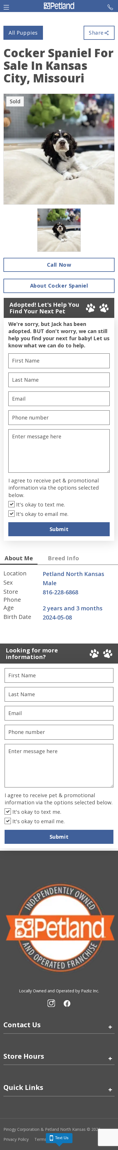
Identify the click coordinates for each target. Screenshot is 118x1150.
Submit (59, 529)
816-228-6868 (60, 592)
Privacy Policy (16, 1139)
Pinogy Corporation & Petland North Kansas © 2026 (52, 1129)
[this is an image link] (59, 927)
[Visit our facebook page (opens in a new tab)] (66, 1003)
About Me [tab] (19, 558)
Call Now (59, 264)
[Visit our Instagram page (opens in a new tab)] (51, 1003)
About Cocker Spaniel (59, 285)
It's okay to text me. (40, 504)
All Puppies (23, 32)
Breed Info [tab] (63, 558)
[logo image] (59, 6)
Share (96, 32)
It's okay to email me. (41, 513)
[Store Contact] (110, 6)
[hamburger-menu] (6, 6)
